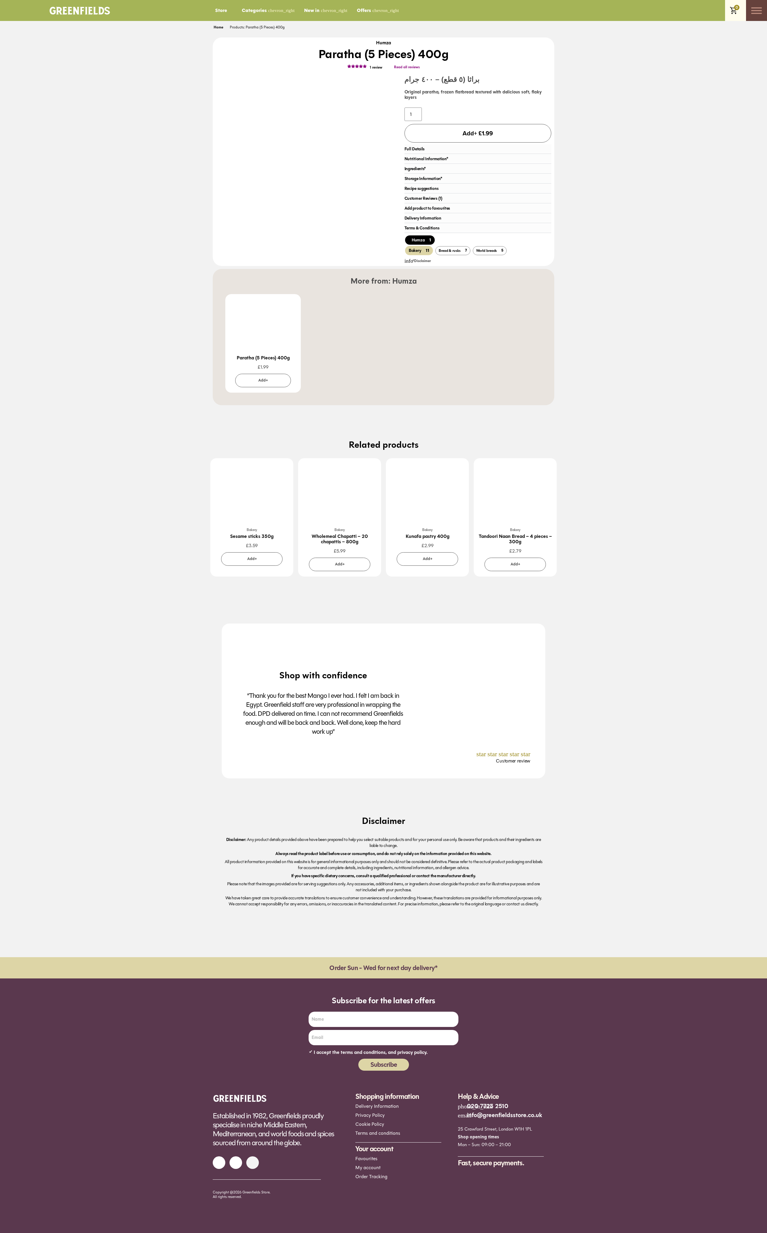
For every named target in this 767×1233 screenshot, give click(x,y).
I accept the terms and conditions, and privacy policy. (371, 1052)
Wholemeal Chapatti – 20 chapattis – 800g (340, 539)
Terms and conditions (377, 1133)
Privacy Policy (370, 1115)
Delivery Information (377, 1106)
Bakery (252, 529)
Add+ (263, 380)
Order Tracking (371, 1176)
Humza (383, 42)
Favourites (366, 1158)
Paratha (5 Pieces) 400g (263, 357)
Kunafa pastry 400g (427, 536)
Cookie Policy (369, 1124)
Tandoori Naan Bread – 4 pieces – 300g (515, 539)
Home (218, 27)
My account (368, 1167)
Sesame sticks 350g (252, 536)
